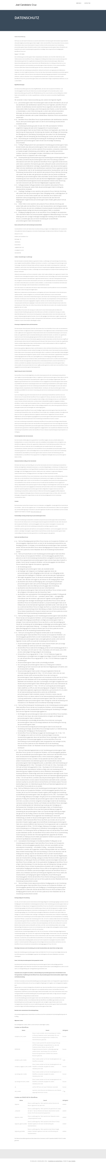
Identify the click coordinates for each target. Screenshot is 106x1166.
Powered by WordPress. (55, 1161)
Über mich (78, 3)
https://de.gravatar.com (36, 511)
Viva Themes (71, 1161)
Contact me (87, 3)
